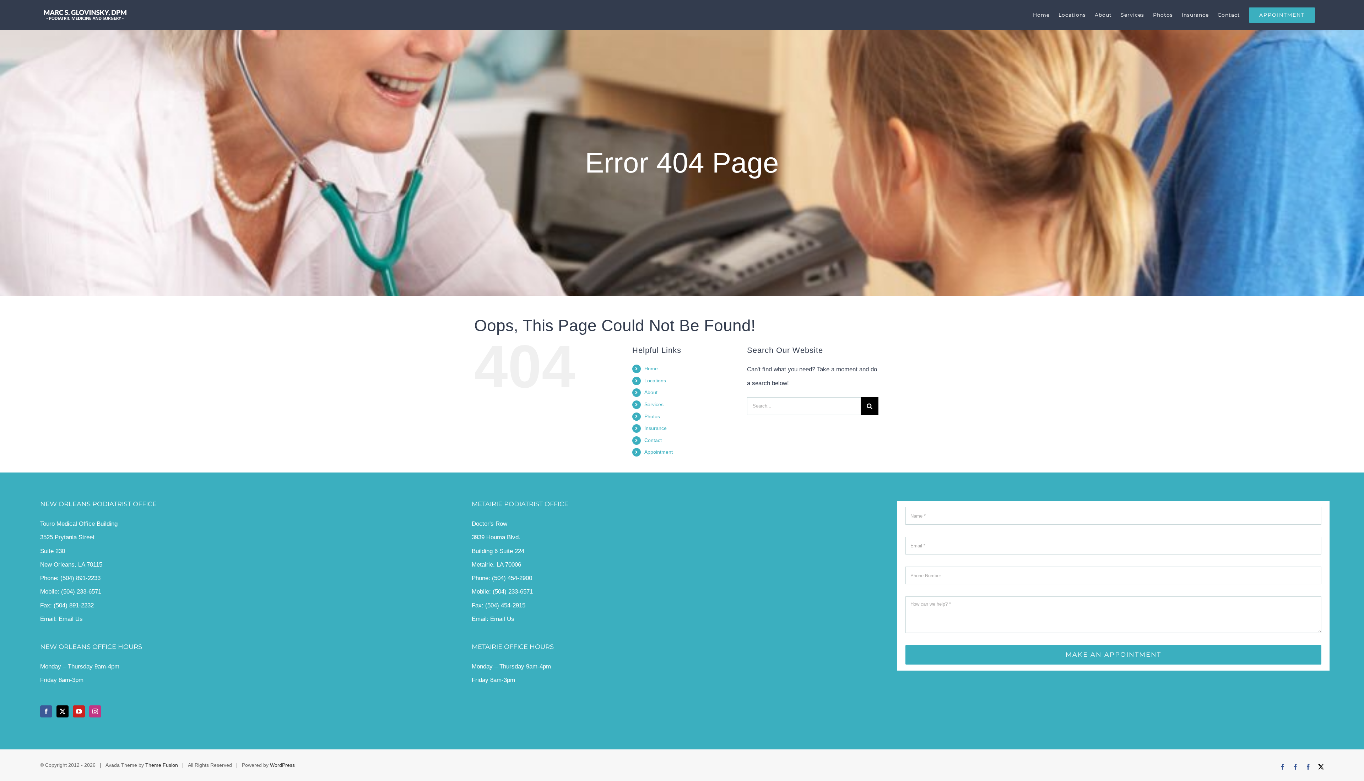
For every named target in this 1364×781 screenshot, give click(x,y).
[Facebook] (46, 711)
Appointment (658, 452)
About (650, 392)
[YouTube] (79, 711)
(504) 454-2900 (512, 578)
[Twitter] (62, 711)
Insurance (655, 428)
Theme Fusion (161, 765)
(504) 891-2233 (80, 578)
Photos (652, 416)
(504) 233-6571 (81, 591)
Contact (653, 440)
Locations (655, 380)
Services (654, 404)
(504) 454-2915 (505, 605)
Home (651, 368)
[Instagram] (95, 711)
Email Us (71, 619)
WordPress (282, 765)
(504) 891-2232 (74, 605)
